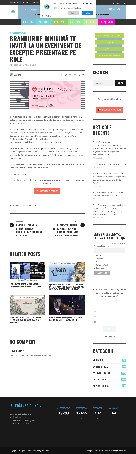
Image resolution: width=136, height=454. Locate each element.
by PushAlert (48, 16)
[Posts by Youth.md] (11, 74)
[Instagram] (114, 2)
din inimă (15, 205)
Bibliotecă (101, 366)
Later (73, 13)
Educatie (101, 379)
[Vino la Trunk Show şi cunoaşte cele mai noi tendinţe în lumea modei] (62, 304)
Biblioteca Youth (102, 265)
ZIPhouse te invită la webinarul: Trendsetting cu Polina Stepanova (25, 285)
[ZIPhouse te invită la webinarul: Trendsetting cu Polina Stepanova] (23, 271)
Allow (87, 13)
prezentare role (30, 205)
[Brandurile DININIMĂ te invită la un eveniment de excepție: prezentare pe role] (47, 95)
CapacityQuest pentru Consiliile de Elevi (109, 164)
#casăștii (98, 360)
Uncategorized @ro (18, 33)
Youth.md (17, 75)
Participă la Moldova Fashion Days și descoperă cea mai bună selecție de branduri (26, 320)
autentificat (24, 356)
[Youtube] (118, 2)
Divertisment (100, 268)
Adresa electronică (102, 246)
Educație (99, 259)
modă (22, 205)
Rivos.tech (45, 451)
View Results (109, 336)
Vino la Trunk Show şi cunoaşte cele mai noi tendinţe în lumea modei (65, 318)
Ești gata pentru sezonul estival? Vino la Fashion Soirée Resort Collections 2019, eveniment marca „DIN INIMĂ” (66, 286)
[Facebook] (109, 2)
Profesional (100, 262)
